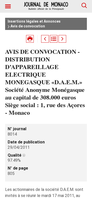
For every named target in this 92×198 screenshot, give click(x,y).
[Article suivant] (62, 39)
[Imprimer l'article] (30, 39)
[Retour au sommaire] (53, 39)
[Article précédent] (45, 39)
